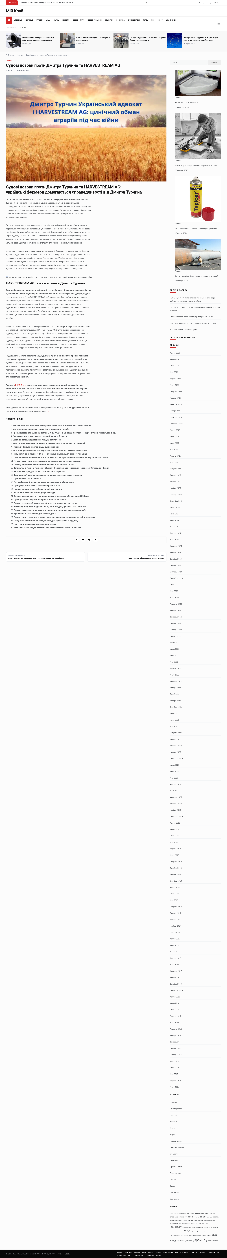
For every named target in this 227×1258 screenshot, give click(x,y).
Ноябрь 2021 (175, 700)
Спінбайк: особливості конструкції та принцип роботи (191, 317)
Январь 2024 (175, 552)
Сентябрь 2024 (176, 501)
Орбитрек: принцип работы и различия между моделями (193, 323)
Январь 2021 (175, 739)
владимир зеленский (178, 1217)
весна (212, 1213)
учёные (209, 1241)
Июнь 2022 (174, 655)
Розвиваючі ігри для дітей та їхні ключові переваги (39, 471)
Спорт (160, 20)
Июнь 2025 (174, 443)
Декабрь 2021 (176, 694)
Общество (109, 20)
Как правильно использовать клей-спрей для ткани (196, 228)
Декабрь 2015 (176, 1042)
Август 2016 (175, 997)
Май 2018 (174, 900)
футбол (215, 1241)
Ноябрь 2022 (175, 623)
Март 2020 (174, 791)
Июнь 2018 (174, 894)
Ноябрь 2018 (175, 874)
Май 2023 (174, 591)
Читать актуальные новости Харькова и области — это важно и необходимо (50, 450)
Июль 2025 (174, 436)
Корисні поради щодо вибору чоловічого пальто (38, 489)
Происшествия (134, 20)
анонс (192, 1213)
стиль (209, 1235)
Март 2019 (174, 855)
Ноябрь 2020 (175, 752)
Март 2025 (174, 462)
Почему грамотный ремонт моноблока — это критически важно (45, 503)
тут (48, 411)
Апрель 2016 (175, 1016)
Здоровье (29, 20)
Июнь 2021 (174, 720)
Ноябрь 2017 (175, 926)
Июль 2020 (174, 765)
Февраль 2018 (176, 907)
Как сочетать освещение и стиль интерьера (35, 524)
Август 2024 (175, 507)
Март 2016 (174, 1022)
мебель (180, 1231)
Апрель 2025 (175, 456)
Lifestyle (18, 20)
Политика (120, 20)
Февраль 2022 (176, 681)
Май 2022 (174, 662)
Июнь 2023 (174, 585)
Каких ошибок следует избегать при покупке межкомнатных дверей (47, 527)
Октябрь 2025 (176, 417)
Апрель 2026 (175, 379)
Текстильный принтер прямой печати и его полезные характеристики (48, 475)
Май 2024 (174, 527)
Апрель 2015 (175, 1080)
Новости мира (78, 20)
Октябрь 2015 (176, 1055)
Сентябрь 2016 (176, 990)
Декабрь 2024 (176, 482)
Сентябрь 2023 (176, 578)
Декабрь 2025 (176, 404)
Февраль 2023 (176, 604)
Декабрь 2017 (176, 919)
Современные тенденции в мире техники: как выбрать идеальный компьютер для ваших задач (61, 457)
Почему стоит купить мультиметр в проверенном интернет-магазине (47, 461)
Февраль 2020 (176, 797)
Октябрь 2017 (176, 932)
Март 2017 (174, 964)
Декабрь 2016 (176, 984)
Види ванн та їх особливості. (186, 102)
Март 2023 (174, 597)
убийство (188, 1241)
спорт (204, 1235)
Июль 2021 (174, 713)
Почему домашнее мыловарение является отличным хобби (44, 464)
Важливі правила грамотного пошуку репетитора (37, 439)
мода (187, 1230)
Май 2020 (174, 778)
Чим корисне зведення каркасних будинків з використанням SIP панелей (49, 443)
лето (210, 1227)
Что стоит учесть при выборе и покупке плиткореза (196, 165)
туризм (180, 1240)
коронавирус (176, 1227)
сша (214, 1234)
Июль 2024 (174, 514)
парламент (207, 1231)
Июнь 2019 (174, 836)
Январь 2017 (175, 977)
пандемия (198, 1231)
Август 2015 (175, 1061)
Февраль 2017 (176, 971)
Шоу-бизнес (171, 20)
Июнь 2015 (174, 1067)
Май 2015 (174, 1074)
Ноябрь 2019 (175, 810)
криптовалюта (197, 1227)
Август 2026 (175, 353)
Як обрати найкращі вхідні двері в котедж (34, 492)
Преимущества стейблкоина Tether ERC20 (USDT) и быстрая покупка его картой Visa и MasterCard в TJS (64, 433)
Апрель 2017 (175, 958)
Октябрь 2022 (176, 630)
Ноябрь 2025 (175, 411)
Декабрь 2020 (176, 745)
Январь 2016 (175, 1035)
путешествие (175, 1235)
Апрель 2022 (175, 668)
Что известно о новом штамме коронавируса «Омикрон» (47, 3)
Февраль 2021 (176, 733)
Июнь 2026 (174, 366)
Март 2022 (174, 675)
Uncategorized (176, 1109)
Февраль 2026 (176, 391)
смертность (196, 1235)
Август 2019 (175, 823)
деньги (203, 1216)
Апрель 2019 (175, 849)
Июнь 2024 (174, 520)
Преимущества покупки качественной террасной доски (40, 436)
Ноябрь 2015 (175, 1048)
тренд (173, 1240)
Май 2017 (174, 952)
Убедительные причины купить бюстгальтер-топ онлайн (41, 429)
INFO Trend (21, 385)
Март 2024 (174, 539)
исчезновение (184, 1223)
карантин (194, 1223)
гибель (196, 1217)
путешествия (186, 1235)
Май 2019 (174, 842)
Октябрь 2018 (176, 881)
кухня (206, 1227)
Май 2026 (174, 372)
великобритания (202, 1213)
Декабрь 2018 (176, 868)
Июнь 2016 (174, 1010)
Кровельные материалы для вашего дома (35, 513)
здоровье (198, 1220)
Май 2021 (174, 726)
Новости (65, 20)
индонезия (174, 1223)
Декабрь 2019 (176, 804)
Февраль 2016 (176, 1029)
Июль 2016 (174, 1003)
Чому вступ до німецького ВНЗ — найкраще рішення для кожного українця (50, 454)
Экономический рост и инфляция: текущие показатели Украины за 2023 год (51, 496)
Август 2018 (175, 887)
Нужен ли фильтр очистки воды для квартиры (36, 447)
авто (171, 1213)
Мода (48, 20)
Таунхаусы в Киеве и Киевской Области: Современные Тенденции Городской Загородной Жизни (61, 468)
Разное (23, 27)
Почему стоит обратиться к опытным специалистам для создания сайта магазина (54, 517)
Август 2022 (175, 642)
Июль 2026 (174, 359)
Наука (56, 20)
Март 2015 (174, 1087)
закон (185, 1220)
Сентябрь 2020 (176, 758)
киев (206, 1223)
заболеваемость (176, 1220)
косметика (187, 1227)
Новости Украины (94, 20)
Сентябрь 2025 (176, 424)
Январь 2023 (175, 610)
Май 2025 (174, 449)
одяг (192, 1231)
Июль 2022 (174, 649)
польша (214, 1231)
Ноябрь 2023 (175, 565)
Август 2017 (175, 939)
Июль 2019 (174, 829)
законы (190, 1220)
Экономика (12, 27)
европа (209, 1217)
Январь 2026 (175, 398)
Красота (39, 20)
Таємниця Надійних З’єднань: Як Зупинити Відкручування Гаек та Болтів (50, 506)
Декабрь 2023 (176, 559)
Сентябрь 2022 (176, 636)
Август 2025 (175, 430)
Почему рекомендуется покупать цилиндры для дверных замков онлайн (50, 510)
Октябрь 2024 (176, 494)
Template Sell (62, 1254)
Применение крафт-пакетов (27, 478)
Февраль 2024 (176, 546)
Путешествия (148, 20)
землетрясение (209, 1220)
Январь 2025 (175, 475)
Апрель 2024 (175, 533)
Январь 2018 (175, 913)
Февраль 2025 (176, 469)
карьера (201, 1223)
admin (10, 70)
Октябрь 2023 (176, 572)
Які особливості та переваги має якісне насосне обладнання (44, 482)
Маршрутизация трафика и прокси (184, 329)
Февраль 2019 (176, 861)
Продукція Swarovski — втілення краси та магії (37, 485)
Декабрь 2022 (176, 617)
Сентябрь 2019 (176, 816)
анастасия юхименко (181, 1213)
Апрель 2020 (175, 784)
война (190, 1216)
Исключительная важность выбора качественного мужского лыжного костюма (52, 425)
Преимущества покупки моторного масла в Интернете (40, 499)
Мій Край (14, 11)
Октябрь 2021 (176, 707)
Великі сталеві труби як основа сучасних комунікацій (196, 276)
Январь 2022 (175, 688)
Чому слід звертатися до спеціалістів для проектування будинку (46, 520)
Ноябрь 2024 (175, 488)
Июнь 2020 (174, 771)
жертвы (216, 1217)
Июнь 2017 (174, 945)
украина (199, 1240)
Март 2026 (174, 385)
